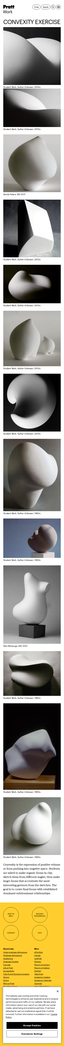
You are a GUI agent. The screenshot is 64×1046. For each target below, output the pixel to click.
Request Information (39, 915)
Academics (8, 958)
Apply (45, 7)
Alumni (6, 977)
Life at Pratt (8, 968)
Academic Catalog (42, 977)
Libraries (38, 983)
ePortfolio (38, 952)
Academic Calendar (43, 980)
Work (7, 11)
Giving (6, 980)
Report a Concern (42, 965)
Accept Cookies (32, 1025)
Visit (40, 933)
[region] (32, 1015)
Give (36, 7)
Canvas (37, 955)
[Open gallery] (32, 56)
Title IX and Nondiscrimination (16, 974)
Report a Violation (42, 968)
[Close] (57, 991)
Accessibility (8, 971)
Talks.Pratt (38, 974)
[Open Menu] (58, 7)
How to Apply (11, 915)
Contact (11, 933)
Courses (7, 965)
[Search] (53, 7)
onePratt (38, 958)
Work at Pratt (8, 983)
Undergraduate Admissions (15, 952)
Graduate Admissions (12, 955)
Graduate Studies (10, 961)
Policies (37, 961)
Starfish (37, 971)
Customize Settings (32, 1034)
